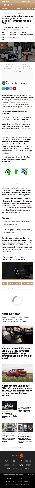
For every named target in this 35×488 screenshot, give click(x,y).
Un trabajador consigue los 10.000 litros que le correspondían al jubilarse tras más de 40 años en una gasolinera (25, 439)
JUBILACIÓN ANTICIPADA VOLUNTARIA (24, 434)
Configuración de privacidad (23, 481)
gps (4, 283)
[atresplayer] (24, 5)
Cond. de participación (10, 481)
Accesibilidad (25, 484)
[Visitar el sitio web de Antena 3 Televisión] (7, 461)
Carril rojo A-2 (18, 1)
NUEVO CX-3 (5, 383)
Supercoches (20, 319)
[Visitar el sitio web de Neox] (21, 461)
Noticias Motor (11, 313)
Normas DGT (5, 8)
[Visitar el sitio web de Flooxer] (27, 469)
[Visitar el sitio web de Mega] (7, 465)
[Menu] (32, 4)
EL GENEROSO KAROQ (7, 433)
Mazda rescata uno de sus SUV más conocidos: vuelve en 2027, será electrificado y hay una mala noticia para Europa (18, 230)
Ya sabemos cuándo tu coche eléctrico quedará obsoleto (15, 258)
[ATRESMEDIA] (17, 456)
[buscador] (28, 5)
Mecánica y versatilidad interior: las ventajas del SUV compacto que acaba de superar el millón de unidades (8, 438)
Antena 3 (4, 288)
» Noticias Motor (11, 288)
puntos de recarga (14, 283)
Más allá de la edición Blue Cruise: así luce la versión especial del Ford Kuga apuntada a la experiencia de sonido (17, 222)
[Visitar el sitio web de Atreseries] (14, 465)
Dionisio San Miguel (12, 82)
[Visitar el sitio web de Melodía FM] (8, 469)
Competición (5, 321)
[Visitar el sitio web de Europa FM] (28, 465)
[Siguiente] (32, 1)
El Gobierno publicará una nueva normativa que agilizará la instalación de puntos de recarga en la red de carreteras (18, 66)
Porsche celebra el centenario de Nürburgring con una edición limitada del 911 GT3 (9, 416)
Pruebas (4, 319)
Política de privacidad (15, 478)
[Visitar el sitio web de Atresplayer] (17, 469)
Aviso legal (7, 478)
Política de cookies (25, 478)
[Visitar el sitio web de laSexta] (14, 461)
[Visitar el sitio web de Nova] (28, 461)
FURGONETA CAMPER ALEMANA (23, 403)
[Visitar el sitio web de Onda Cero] (21, 465)
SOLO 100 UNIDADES (7, 411)
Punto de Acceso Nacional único (13, 242)
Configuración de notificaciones (14, 484)
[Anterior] (13, 1)
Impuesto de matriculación (19, 321)
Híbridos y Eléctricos (23, 8)
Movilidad (11, 319)
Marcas (13, 8)
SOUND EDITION (6, 346)
